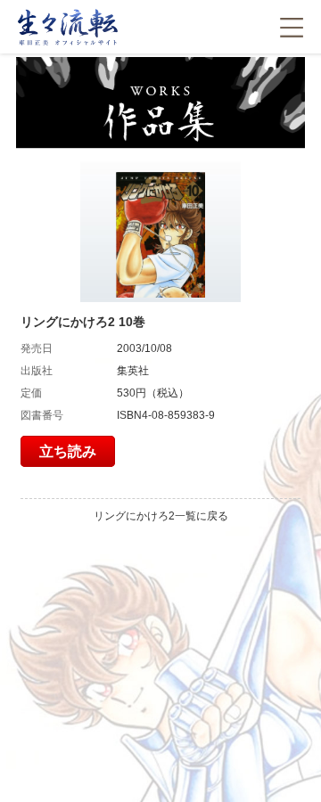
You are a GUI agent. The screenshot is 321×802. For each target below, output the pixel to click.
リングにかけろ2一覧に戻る (161, 516)
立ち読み (67, 451)
